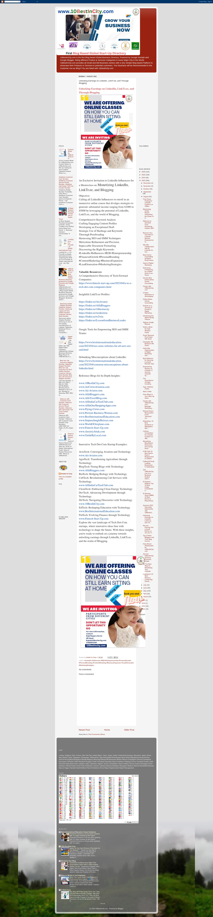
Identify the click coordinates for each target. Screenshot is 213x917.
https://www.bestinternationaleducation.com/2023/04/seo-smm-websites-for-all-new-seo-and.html (105, 345)
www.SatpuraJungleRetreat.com (96, 420)
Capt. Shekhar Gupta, (148, 388)
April (145, 594)
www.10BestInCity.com (91, 383)
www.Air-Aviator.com (90, 390)
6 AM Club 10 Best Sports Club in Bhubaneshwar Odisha (148, 455)
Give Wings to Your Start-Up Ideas (148, 396)
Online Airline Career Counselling (148, 301)
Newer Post (84, 730)
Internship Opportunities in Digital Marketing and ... (148, 351)
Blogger (120, 908)
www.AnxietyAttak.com (92, 431)
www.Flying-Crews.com (92, 409)
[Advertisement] (65, 108)
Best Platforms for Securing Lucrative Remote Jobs (148, 361)
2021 (144, 600)
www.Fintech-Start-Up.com (93, 427)
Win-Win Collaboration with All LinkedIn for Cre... (148, 248)
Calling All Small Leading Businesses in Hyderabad (148, 464)
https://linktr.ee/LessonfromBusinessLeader (102, 320)
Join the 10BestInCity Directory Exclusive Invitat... (148, 557)
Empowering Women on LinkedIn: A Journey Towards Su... (147, 371)
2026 (144, 172)
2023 (144, 180)
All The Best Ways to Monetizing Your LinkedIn (147, 567)
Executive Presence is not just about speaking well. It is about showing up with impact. (85, 835)
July (145, 585)
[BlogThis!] (111, 657)
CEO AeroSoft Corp (68, 846)
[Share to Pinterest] (117, 657)
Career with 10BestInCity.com (148, 288)
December (147, 183)
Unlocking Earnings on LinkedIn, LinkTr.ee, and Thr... (148, 519)
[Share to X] (113, 657)
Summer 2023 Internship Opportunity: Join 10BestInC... (148, 509)
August (146, 196)
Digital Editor (70, 337)
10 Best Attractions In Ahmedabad (148, 294)
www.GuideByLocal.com (92, 435)
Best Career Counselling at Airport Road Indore (148, 257)
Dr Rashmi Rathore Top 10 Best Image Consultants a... (148, 486)
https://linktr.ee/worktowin (93, 313)
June (145, 588)
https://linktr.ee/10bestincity (94, 309)
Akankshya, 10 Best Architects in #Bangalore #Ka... (148, 424)
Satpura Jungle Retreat (148, 323)
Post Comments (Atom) (96, 734)
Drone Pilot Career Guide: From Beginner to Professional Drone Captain (84, 878)
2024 (144, 177)
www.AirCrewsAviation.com (94, 387)
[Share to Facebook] (115, 657)
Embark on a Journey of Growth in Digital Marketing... (148, 309)
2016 (144, 603)
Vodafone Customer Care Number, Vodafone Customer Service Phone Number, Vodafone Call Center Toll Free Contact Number (66, 182)
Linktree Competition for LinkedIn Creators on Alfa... (148, 434)
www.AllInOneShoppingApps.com (97, 405)
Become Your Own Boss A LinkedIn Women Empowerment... (148, 237)
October (146, 189)
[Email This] (108, 657)
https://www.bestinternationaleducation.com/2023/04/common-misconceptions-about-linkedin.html (104, 364)
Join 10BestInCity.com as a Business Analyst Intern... (148, 474)
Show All (103, 903)
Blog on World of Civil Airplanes (73, 875)
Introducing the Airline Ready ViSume (148, 317)
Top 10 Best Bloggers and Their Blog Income (148, 538)
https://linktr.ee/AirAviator (93, 301)
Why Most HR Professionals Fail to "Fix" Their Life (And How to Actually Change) (85, 892)
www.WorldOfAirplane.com (94, 424)
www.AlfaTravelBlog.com (93, 398)
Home (107, 730)
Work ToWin (147, 391)
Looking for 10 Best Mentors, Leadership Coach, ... (148, 577)
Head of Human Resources (70, 436)
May (145, 591)
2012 (144, 606)
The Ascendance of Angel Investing (148, 381)
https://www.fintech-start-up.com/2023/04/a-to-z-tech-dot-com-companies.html (105, 285)
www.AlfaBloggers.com (92, 394)
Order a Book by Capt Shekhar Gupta (147, 329)
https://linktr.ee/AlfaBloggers (94, 305)
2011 (143, 609)
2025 (144, 175)
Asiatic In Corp (66, 474)
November (147, 186)
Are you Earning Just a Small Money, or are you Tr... (148, 529)
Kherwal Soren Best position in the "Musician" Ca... (148, 414)
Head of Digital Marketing (148, 264)
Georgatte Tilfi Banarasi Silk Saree (148, 343)
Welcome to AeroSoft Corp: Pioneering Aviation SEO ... (148, 225)
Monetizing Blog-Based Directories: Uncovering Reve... (148, 444)
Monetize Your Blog (68, 861)
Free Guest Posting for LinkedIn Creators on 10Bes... (148, 202)
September (147, 192)
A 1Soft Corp (66, 890)
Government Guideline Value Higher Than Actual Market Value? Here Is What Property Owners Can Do (84, 864)
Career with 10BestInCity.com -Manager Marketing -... (148, 404)
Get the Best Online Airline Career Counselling (148, 280)
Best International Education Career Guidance (78, 832)
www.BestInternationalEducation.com (99, 416)
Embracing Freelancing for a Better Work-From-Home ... (148, 271)
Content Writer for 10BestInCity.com (70, 154)
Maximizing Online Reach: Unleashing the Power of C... (148, 213)
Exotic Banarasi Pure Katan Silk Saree (148, 337)
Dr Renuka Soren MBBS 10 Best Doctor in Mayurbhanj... (148, 498)
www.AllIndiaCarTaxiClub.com (96, 401)
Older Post (129, 730)
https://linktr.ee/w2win (91, 316)
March (145, 596)
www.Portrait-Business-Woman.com (98, 413)
